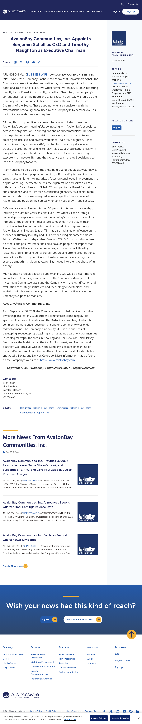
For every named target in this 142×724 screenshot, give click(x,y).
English (116, 127)
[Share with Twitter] (21, 62)
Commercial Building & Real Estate (73, 408)
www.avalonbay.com (122, 83)
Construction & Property (32, 412)
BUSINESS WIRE (37, 74)
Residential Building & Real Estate (37, 408)
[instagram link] (137, 711)
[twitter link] (111, 711)
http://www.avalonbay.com (57, 360)
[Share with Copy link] (39, 62)
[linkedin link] (117, 711)
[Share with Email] (33, 62)
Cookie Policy (70, 719)
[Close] (139, 718)
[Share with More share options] (45, 62)
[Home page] (14, 12)
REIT (49, 412)
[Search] (122, 4)
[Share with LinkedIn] (15, 62)
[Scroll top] (131, 634)
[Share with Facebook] (27, 62)
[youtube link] (124, 711)
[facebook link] (131, 711)
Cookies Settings (98, 718)
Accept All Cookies (120, 718)
